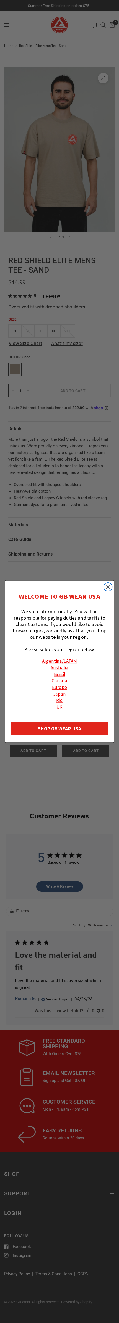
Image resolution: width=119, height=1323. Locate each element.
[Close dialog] (108, 587)
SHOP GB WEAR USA (59, 728)
